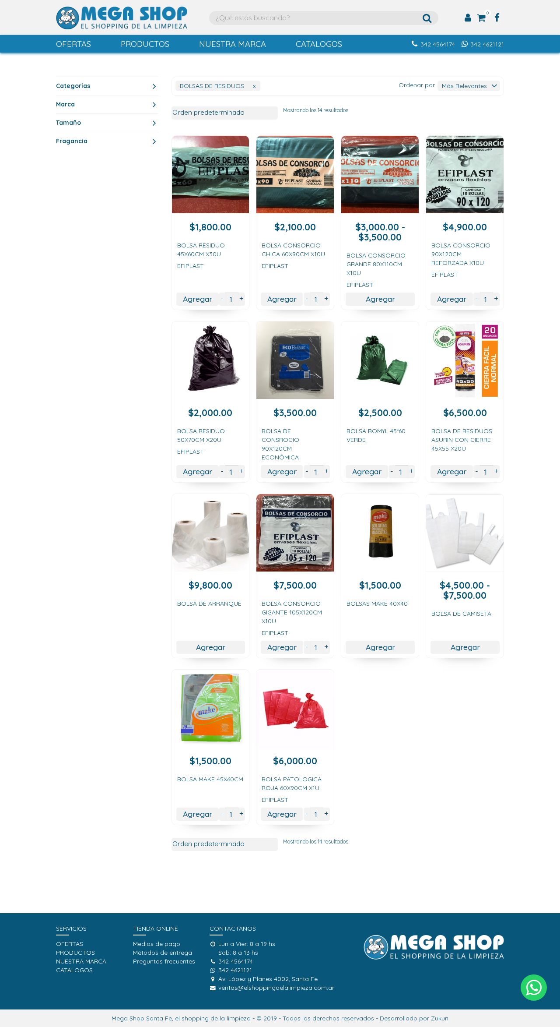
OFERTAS (73, 44)
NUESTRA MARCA (232, 44)
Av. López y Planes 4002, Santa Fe (268, 979)
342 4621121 (487, 44)
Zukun (439, 1018)
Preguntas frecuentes (164, 961)
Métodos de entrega (162, 952)
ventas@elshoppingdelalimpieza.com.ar (276, 988)
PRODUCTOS (145, 44)
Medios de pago (156, 944)
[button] (534, 987)
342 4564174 (437, 44)
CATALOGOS (319, 44)
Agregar (197, 299)
